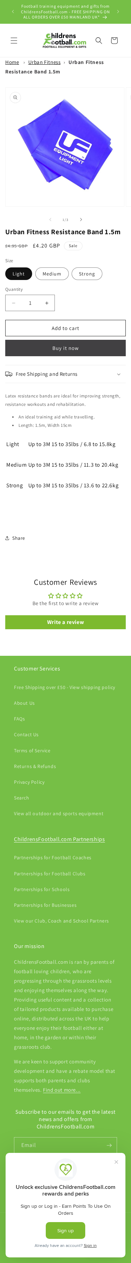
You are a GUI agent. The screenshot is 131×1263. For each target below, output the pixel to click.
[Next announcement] (118, 11)
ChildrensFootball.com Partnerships (59, 839)
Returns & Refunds (35, 766)
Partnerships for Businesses (45, 905)
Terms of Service (32, 750)
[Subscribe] (109, 1145)
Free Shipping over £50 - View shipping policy (64, 687)
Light (19, 274)
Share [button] (18, 538)
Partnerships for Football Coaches (53, 857)
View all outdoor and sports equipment (58, 813)
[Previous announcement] (13, 11)
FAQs (19, 719)
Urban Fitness (44, 62)
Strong (87, 274)
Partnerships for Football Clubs (50, 873)
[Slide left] (50, 219)
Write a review (65, 622)
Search (21, 798)
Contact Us (26, 734)
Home (12, 62)
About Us (24, 703)
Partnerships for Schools (42, 889)
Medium (52, 274)
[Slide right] (81, 219)
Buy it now (65, 348)
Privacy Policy (29, 782)
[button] (14, 40)
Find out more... (62, 1089)
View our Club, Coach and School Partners (61, 921)
